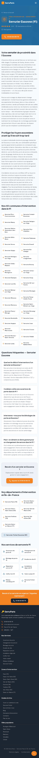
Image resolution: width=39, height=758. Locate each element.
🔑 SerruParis (8, 611)
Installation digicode (9, 653)
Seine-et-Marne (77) (9, 692)
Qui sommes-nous (8, 708)
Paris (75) (6, 674)
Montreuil (6, 732)
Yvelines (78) (7, 687)
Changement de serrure (10, 643)
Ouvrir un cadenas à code (10, 702)
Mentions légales (14, 752)
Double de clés (7, 648)
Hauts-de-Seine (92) (9, 676)
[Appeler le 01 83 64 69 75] (34, 753)
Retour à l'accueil (9, 12)
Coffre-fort (6, 656)
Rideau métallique (8, 661)
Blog (4, 710)
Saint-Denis (6, 729)
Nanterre (5, 734)
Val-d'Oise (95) (7, 690)
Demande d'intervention (10, 713)
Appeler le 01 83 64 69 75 (21, 481)
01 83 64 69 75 (13, 37)
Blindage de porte (8, 645)
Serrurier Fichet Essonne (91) (16, 535)
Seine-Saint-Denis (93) (10, 679)
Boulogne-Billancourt (9, 726)
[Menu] (36, 3)
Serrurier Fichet (7, 664)
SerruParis (8, 3)
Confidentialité (25, 752)
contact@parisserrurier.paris (11, 624)
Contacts (6, 716)
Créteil (5, 739)
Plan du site (6, 718)
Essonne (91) (7, 684)
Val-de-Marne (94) (9, 682)
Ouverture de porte (9, 640)
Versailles (6, 737)
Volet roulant (7, 658)
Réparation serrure (8, 650)
